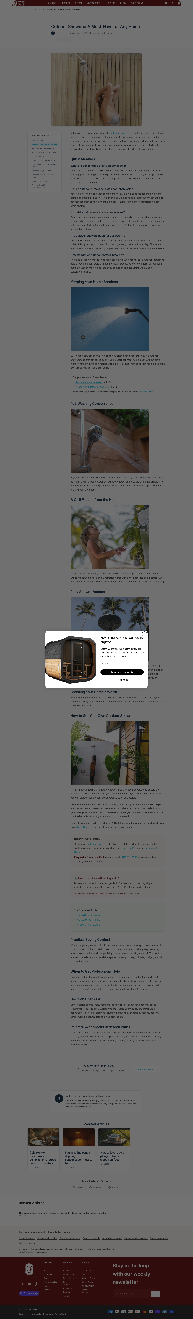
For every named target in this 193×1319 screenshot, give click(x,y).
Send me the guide (122, 672)
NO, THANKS (122, 680)
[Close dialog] (144, 634)
